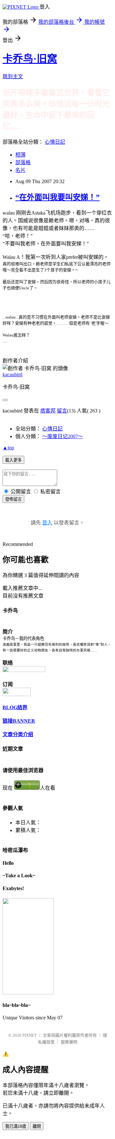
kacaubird (12, 374)
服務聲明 (69, 1042)
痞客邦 (48, 410)
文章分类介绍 (18, 734)
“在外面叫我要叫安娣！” (57, 197)
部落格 (23, 162)
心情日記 (55, 142)
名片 (20, 170)
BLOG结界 (15, 707)
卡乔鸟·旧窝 (30, 58)
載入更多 (13, 460)
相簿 (20, 154)
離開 (37, 1126)
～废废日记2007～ (62, 436)
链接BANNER (19, 721)
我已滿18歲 (15, 1126)
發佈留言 (13, 499)
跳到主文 (13, 76)
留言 (62, 410)
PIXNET (29, 1035)
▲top (8, 447)
